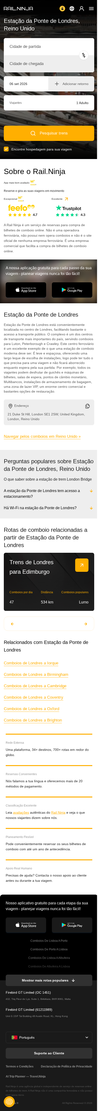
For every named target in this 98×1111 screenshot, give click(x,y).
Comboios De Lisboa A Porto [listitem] (48, 948)
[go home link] (18, 8)
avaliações (21, 820)
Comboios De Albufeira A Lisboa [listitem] (48, 974)
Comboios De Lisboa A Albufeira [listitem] (48, 965)
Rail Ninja (58, 820)
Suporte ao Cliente (49, 1061)
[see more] (81, 572)
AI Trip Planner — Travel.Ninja (26, 1084)
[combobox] (36, 46)
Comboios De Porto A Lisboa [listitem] (48, 957)
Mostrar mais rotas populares (44, 988)
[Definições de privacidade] (9, 1101)
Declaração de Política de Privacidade (65, 1074)
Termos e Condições (20, 1074)
